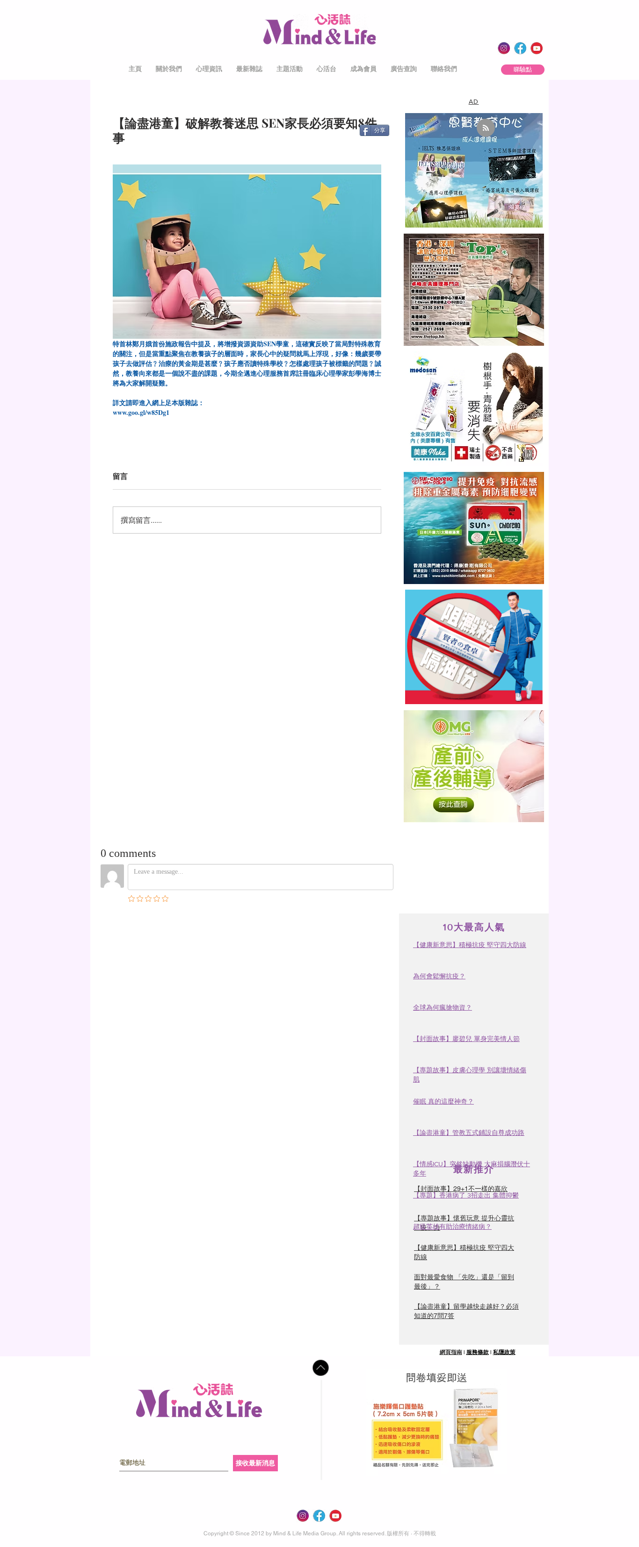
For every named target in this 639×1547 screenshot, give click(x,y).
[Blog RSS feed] (486, 128)
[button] (169, 69)
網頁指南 (451, 1352)
